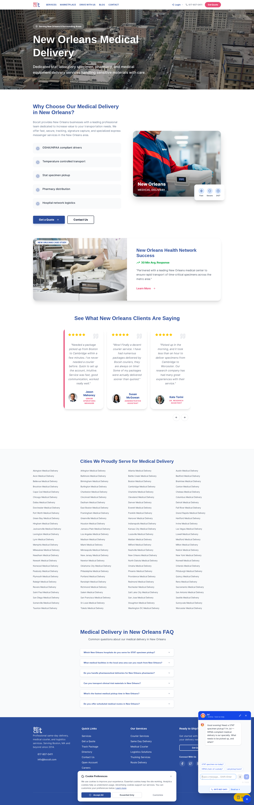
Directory (87, 751)
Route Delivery (139, 762)
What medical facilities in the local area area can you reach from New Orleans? (123, 663)
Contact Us (80, 219)
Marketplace (68, 4)
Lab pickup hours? (234, 769)
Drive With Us (88, 4)
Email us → (235, 789)
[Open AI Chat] (247, 799)
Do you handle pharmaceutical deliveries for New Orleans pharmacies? (119, 673)
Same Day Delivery (141, 741)
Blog (102, 4)
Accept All (98, 795)
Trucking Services (140, 757)
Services (51, 4)
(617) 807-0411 (220, 789)
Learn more (121, 788)
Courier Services (140, 736)
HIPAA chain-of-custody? (212, 769)
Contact (113, 4)
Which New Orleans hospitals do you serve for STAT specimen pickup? (119, 652)
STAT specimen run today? (213, 764)
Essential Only (127, 795)
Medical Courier (139, 746)
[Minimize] (240, 715)
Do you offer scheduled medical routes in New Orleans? (112, 704)
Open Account (90, 762)
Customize (158, 795)
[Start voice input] (240, 776)
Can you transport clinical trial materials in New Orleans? (112, 683)
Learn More (143, 288)
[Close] (246, 715)
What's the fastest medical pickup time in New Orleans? (111, 693)
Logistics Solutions (141, 751)
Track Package (90, 746)
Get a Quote (46, 219)
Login (178, 4)
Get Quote (213, 4)
